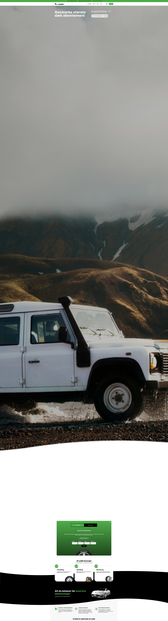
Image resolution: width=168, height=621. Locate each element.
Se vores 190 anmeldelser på (99, 15)
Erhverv (94, 3)
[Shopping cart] (106, 4)
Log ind (111, 3)
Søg (84, 545)
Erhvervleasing (90, 525)
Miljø (97, 3)
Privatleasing (77, 525)
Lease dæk (89, 3)
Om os (101, 3)
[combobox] (75, 543)
